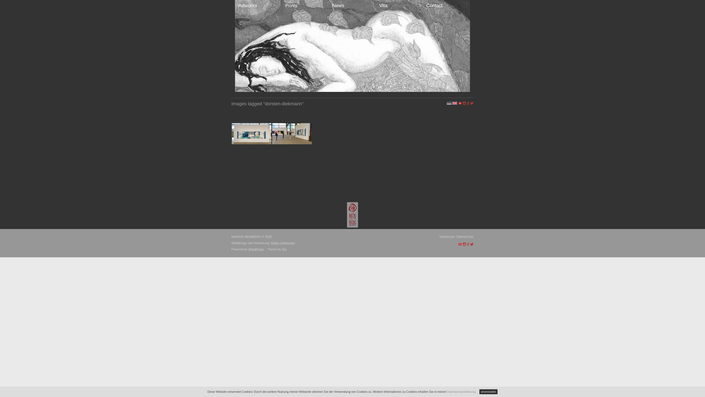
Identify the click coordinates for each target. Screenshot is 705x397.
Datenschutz (465, 236)
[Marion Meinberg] (352, 215)
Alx (284, 249)
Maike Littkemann (283, 243)
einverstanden (488, 391)
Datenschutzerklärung (461, 391)
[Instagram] (464, 103)
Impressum (447, 236)
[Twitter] (472, 103)
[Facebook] (468, 103)
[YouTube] (460, 103)
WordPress (256, 249)
